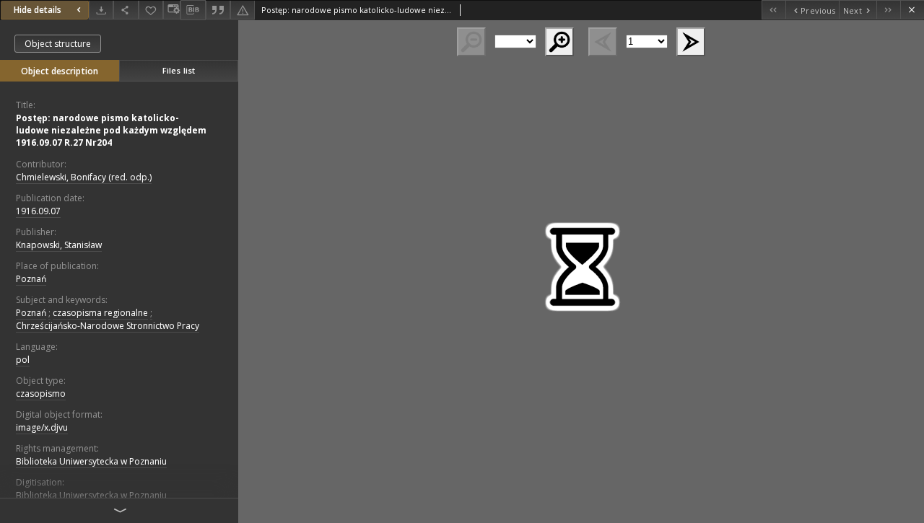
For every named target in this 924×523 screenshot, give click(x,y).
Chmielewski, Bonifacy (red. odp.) (84, 177)
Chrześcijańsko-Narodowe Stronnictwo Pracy (107, 326)
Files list (178, 70)
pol (23, 359)
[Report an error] (242, 9)
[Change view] (171, 9)
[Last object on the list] (888, 9)
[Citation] (218, 9)
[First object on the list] (773, 9)
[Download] (101, 9)
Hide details (37, 10)
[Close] (912, 9)
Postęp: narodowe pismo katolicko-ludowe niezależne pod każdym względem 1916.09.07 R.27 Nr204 (111, 130)
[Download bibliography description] (192, 10)
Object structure (58, 44)
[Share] (125, 9)
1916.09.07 (38, 211)
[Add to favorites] (151, 9)
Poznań (31, 279)
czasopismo (41, 393)
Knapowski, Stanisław (59, 245)
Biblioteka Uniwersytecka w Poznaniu (91, 461)
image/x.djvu (42, 427)
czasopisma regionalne (100, 313)
